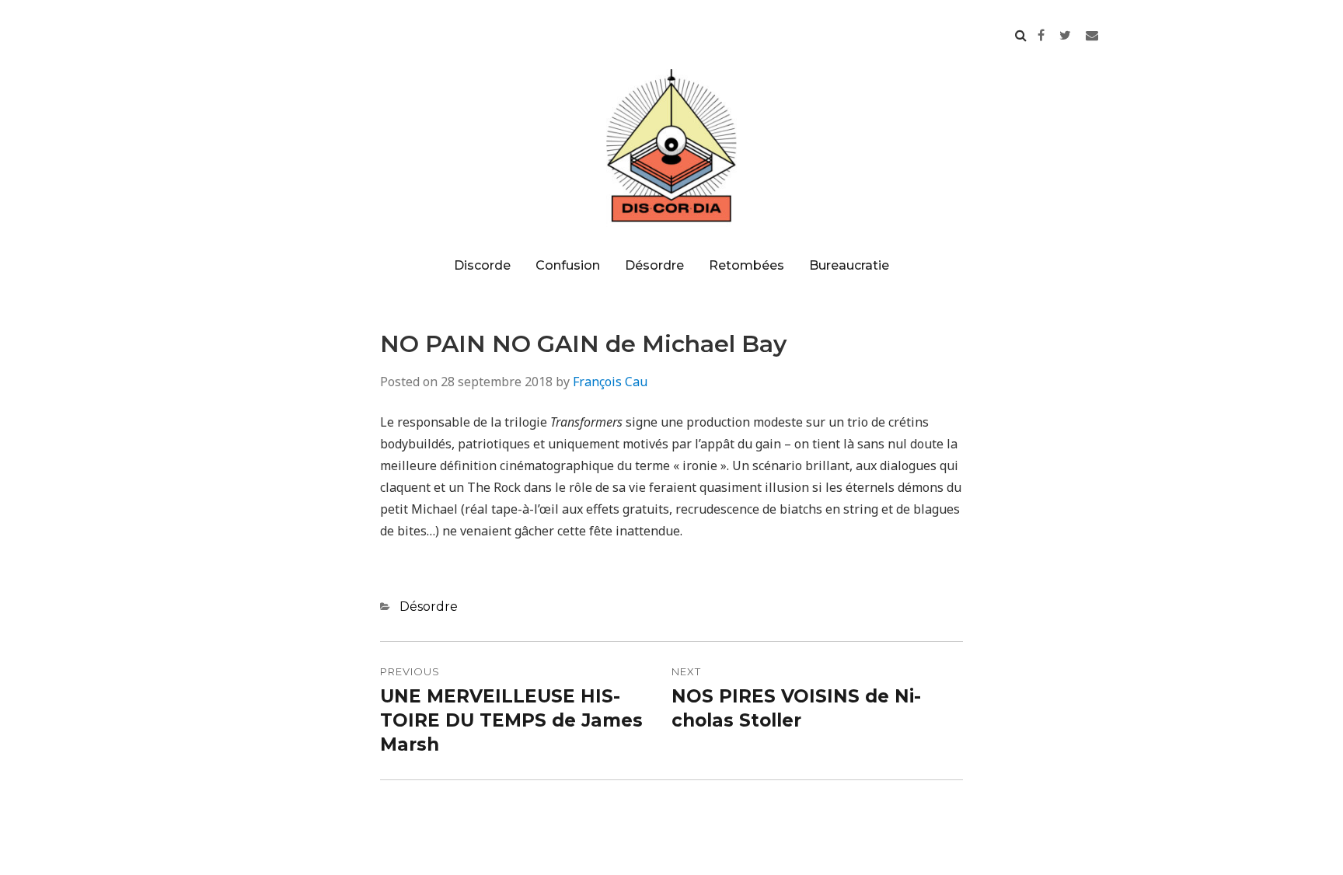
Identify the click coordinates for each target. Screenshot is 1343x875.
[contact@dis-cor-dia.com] (1092, 35)
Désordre (654, 265)
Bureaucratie (849, 265)
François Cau (610, 381)
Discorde (482, 265)
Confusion (567, 265)
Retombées (746, 265)
